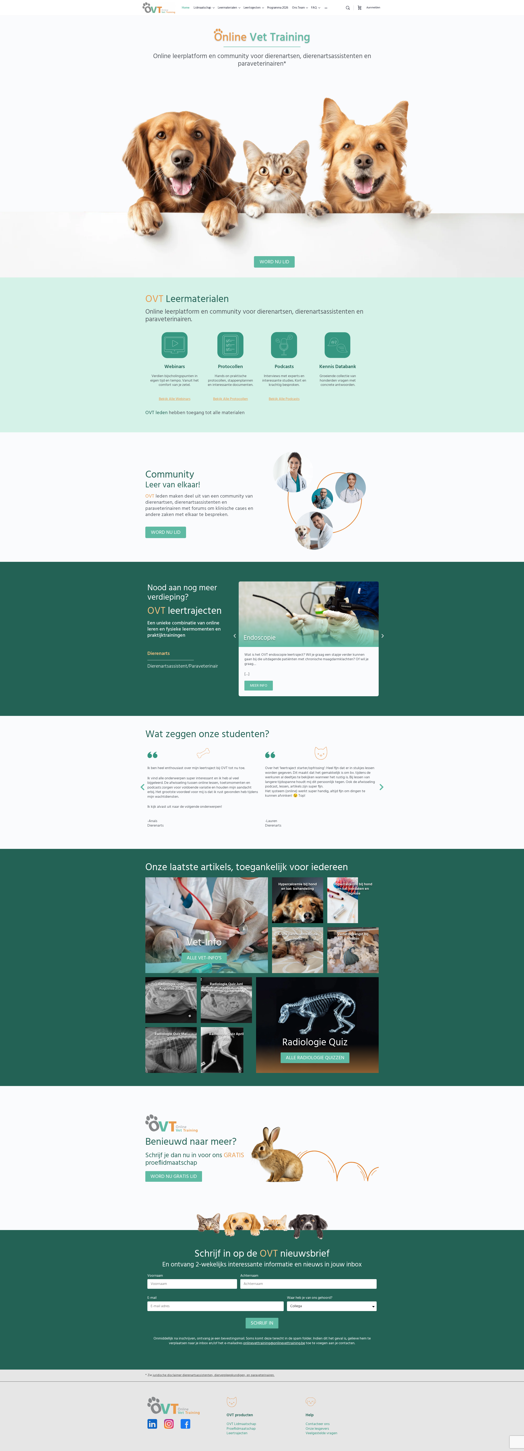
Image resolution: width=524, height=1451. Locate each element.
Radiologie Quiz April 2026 (226, 1036)
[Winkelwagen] (359, 8)
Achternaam (249, 1276)
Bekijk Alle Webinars (174, 399)
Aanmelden (373, 7)
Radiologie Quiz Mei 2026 (171, 1036)
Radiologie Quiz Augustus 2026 (171, 986)
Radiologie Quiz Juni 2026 (226, 986)
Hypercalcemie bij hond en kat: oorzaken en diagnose (353, 889)
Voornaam (155, 1276)
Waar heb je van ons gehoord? (309, 1298)
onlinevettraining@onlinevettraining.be (274, 1343)
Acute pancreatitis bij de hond (298, 936)
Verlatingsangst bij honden (353, 936)
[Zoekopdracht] (348, 7)
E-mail (152, 1298)
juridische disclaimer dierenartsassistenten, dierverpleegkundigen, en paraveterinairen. (213, 1375)
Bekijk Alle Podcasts (284, 399)
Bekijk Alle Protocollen (230, 399)
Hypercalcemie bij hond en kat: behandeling (297, 886)
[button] (234, 635)
